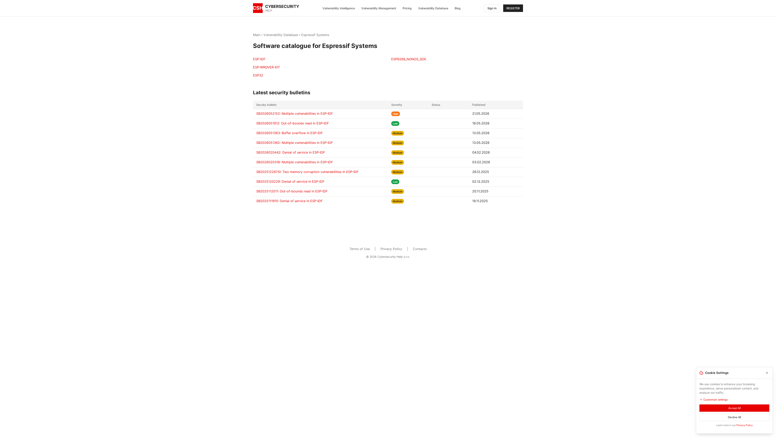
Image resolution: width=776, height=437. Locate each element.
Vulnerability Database (433, 8)
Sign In (492, 8)
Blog (458, 8)
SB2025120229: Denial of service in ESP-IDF (290, 181)
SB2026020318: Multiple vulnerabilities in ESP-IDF (294, 162)
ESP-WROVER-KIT (266, 67)
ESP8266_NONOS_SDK (408, 59)
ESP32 (258, 75)
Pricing (407, 8)
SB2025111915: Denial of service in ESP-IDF (289, 201)
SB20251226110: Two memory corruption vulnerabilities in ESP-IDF (307, 172)
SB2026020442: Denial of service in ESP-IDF (290, 152)
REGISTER (513, 8)
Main (256, 35)
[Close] (766, 372)
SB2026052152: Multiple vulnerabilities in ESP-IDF (294, 113)
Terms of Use (359, 249)
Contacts (420, 249)
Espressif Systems (315, 35)
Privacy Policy (391, 249)
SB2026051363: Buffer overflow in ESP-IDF (289, 133)
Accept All (734, 408)
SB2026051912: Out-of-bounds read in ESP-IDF (292, 123)
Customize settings (715, 399)
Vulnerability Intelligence (339, 8)
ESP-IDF (259, 59)
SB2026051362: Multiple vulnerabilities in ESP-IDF (294, 143)
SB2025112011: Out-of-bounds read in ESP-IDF (292, 191)
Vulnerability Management (378, 8)
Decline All (734, 417)
